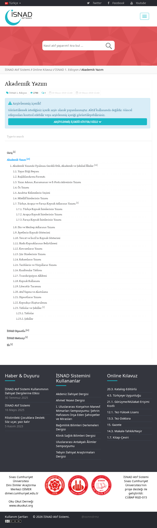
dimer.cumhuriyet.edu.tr (21, 493)
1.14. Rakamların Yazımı (27, 259)
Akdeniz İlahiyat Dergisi (72, 394)
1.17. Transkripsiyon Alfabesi (30, 276)
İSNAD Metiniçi (17, 338)
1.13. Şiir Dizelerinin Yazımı (29, 254)
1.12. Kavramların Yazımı (27, 248)
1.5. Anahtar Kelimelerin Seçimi (31, 193)
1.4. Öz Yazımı (21, 187)
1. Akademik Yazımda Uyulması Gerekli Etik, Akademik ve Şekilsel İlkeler (54, 165)
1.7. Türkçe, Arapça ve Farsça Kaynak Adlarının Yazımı (45, 203)
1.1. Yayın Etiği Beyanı (26, 171)
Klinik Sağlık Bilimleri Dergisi (75, 435)
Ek (10, 345)
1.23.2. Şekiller (24, 319)
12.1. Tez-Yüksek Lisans (123, 412)
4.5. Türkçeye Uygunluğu (124, 395)
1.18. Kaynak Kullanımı (26, 281)
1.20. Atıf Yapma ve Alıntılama (30, 292)
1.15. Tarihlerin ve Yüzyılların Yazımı (35, 265)
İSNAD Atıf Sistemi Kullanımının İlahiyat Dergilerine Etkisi (26, 391)
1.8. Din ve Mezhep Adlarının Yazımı (34, 227)
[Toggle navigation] (144, 16)
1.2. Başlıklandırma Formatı (29, 177)
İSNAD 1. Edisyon (18, 92)
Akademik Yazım (18, 159)
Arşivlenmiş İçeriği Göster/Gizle (76, 122)
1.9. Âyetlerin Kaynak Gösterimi (31, 232)
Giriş (11, 152)
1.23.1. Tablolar (25, 313)
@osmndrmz (90, 517)
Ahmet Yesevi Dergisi (70, 400)
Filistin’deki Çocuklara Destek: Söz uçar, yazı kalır (25, 420)
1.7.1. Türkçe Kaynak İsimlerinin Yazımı (39, 209)
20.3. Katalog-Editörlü (122, 389)
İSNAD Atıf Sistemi (17, 405)
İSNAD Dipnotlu (18, 331)
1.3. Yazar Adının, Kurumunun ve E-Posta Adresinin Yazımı (47, 182)
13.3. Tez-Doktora (119, 418)
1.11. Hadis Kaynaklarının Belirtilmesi (35, 243)
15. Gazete (114, 425)
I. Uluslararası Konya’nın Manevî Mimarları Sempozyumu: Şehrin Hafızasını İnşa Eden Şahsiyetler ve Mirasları (78, 413)
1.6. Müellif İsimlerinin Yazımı (30, 198)
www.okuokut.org (21, 505)
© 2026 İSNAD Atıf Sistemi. (51, 517)
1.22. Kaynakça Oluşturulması (30, 302)
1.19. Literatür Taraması (27, 286)
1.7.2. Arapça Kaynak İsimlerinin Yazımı (39, 214)
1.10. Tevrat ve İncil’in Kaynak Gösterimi (36, 238)
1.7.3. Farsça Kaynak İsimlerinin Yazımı (38, 220)
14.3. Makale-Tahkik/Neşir (124, 431)
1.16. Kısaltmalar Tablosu (27, 270)
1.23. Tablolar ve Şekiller (29, 308)
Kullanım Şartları (16, 517)
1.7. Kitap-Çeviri (118, 437)
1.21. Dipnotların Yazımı (27, 297)
